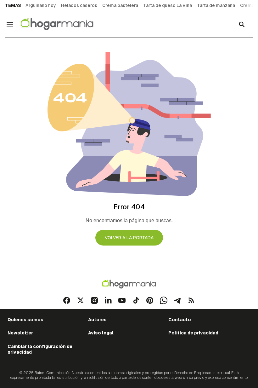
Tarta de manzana (216, 5)
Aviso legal (101, 333)
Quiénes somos (25, 319)
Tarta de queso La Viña (167, 5)
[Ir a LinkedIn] (108, 300)
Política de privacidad (193, 333)
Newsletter (20, 333)
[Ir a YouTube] (122, 300)
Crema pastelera (120, 5)
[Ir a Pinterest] (150, 300)
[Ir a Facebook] (66, 300)
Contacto (179, 319)
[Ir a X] (80, 300)
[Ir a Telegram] (177, 300)
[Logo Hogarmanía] (129, 284)
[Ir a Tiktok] (136, 300)
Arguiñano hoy (40, 5)
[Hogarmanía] (64, 24)
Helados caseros (79, 5)
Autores (97, 319)
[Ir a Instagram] (94, 300)
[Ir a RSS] (191, 300)
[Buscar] (241, 24)
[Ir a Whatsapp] (163, 300)
